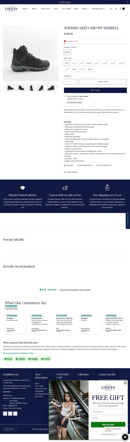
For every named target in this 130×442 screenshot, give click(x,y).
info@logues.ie (12, 405)
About (37, 383)
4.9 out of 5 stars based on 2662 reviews (75, 290)
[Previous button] (2, 2)
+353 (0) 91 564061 (15, 408)
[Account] (116, 8)
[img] (66, 306)
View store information (74, 102)
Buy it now (95, 90)
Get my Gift (108, 424)
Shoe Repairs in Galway (43, 394)
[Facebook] (5, 414)
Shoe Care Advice (41, 388)
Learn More (7, 391)
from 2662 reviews (11, 309)
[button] (25, 8)
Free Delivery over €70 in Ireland (65, 2)
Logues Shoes (43, 429)
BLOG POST (39, 396)
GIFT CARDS (39, 386)
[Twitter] (15, 414)
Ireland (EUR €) (97, 9)
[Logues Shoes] (11, 9)
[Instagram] (10, 414)
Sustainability (39, 391)
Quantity (67, 76)
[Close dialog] (125, 383)
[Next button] (57, 86)
